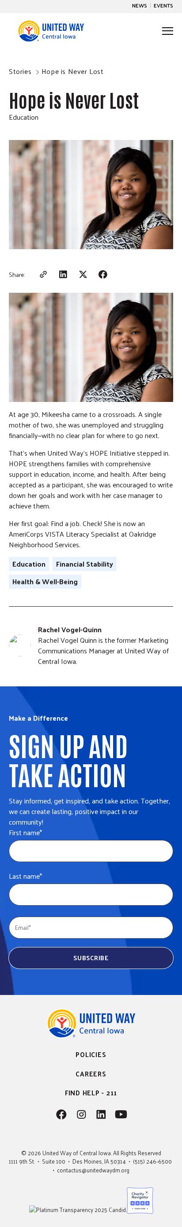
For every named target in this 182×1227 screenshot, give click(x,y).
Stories (20, 71)
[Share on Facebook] (102, 274)
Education (23, 117)
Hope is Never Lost (73, 71)
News (139, 5)
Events (163, 5)
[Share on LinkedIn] (63, 274)
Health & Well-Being (45, 581)
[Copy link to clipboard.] (43, 274)
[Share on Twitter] (83, 274)
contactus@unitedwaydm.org (93, 1170)
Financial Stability (84, 563)
